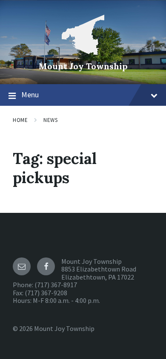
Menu (30, 94)
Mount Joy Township (83, 66)
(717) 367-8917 (55, 284)
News (50, 120)
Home (20, 120)
